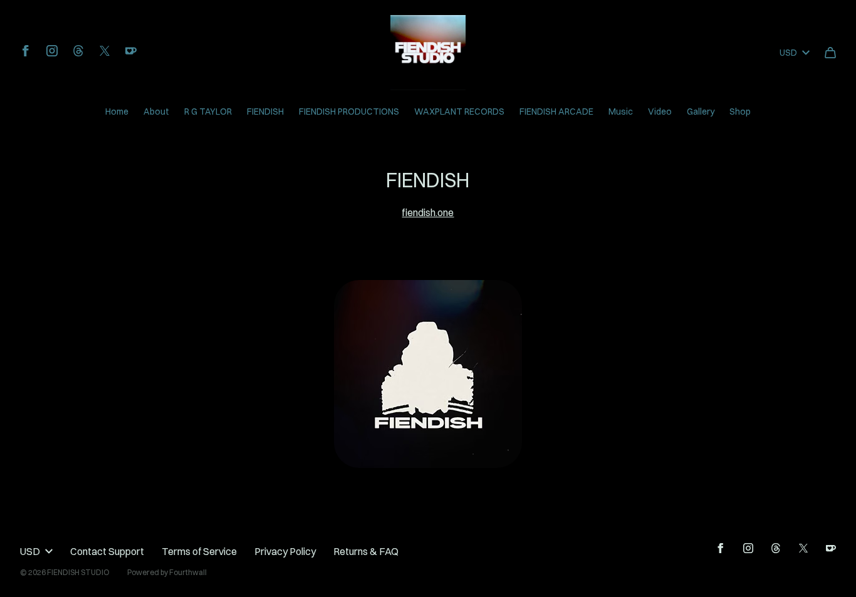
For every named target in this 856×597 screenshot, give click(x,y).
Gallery (700, 111)
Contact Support (107, 551)
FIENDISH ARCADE (556, 111)
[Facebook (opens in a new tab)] (25, 50)
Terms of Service (199, 551)
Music (620, 111)
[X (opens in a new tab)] (104, 50)
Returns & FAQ (366, 551)
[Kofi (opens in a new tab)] (131, 50)
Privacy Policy (285, 551)
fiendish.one (428, 212)
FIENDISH (265, 111)
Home (116, 111)
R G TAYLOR (208, 111)
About (156, 111)
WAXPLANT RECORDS (459, 111)
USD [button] (788, 52)
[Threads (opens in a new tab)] (78, 50)
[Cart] (830, 52)
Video (660, 111)
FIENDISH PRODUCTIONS (349, 111)
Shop (740, 111)
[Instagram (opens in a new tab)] (52, 50)
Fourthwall (188, 572)
